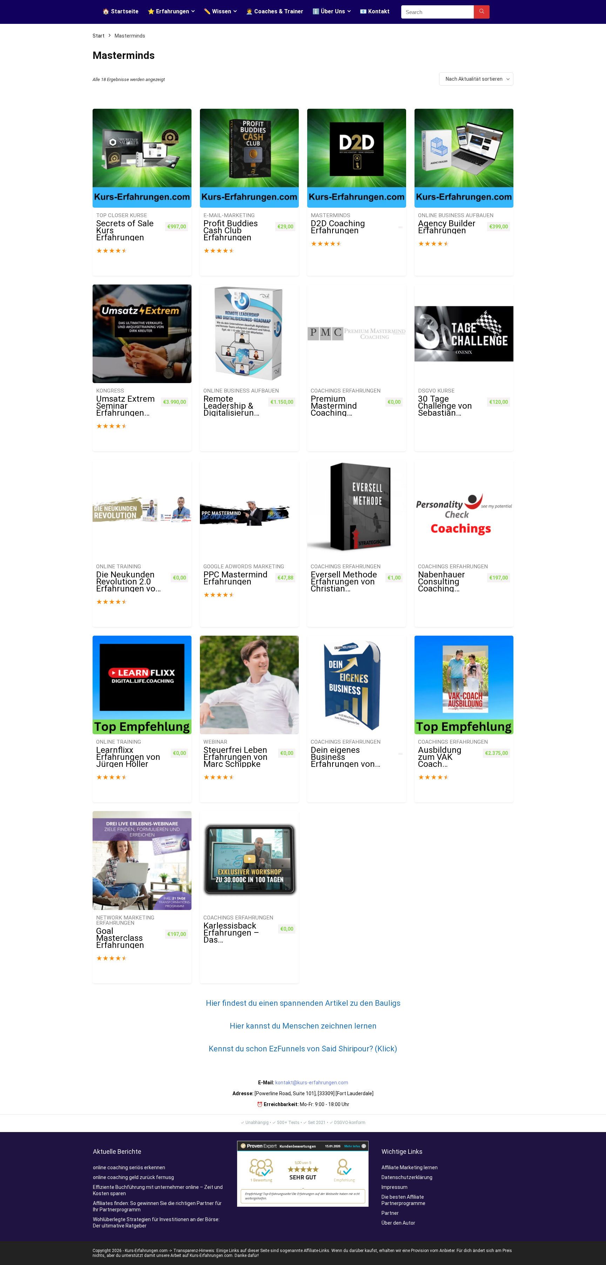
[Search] (482, 12)
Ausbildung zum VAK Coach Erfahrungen (442, 760)
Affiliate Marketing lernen (410, 1167)
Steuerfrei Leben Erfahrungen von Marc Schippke (235, 757)
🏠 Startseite (120, 11)
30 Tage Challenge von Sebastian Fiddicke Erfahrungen (445, 413)
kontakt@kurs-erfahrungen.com (311, 1082)
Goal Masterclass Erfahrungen (120, 938)
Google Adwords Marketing (243, 566)
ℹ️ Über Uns (328, 11)
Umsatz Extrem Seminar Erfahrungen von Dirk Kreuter (125, 413)
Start (99, 36)
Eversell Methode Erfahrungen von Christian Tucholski (344, 585)
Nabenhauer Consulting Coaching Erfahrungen (442, 585)
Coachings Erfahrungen (346, 391)
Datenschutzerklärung (407, 1177)
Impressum (395, 1187)
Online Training (118, 566)
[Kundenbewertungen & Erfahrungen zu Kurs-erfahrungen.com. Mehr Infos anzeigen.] (303, 1144)
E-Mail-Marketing (229, 215)
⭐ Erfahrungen (168, 11)
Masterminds (330, 215)
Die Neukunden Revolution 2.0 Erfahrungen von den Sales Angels (128, 585)
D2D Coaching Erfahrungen (338, 227)
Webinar (215, 742)
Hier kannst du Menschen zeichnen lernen (303, 1026)
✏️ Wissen (217, 11)
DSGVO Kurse (436, 391)
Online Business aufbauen (455, 215)
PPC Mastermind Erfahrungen (235, 578)
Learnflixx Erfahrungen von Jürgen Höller (128, 757)
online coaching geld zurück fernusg (133, 1177)
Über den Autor (398, 1223)
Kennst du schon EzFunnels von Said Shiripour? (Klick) (303, 1048)
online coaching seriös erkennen (129, 1167)
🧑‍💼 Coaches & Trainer (274, 11)
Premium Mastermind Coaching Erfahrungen (335, 409)
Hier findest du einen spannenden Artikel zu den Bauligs (303, 1003)
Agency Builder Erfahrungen (447, 227)
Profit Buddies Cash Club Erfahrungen (230, 230)
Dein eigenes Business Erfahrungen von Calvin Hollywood (343, 760)
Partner (390, 1213)
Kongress (110, 391)
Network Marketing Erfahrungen (125, 920)
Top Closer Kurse (121, 215)
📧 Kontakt (375, 11)
